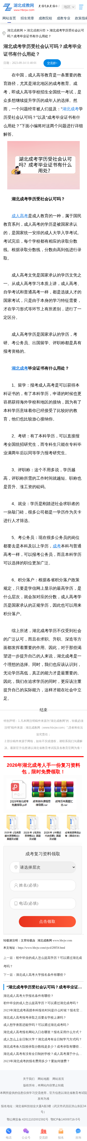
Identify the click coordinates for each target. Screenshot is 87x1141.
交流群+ (52, 63)
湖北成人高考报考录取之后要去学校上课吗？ (34, 1017)
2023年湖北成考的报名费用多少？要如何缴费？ (36, 1061)
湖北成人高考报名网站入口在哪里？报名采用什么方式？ (42, 1032)
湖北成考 (70, 109)
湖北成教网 (15, 30)
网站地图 (43, 1078)
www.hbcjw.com (62, 940)
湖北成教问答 (36, 30)
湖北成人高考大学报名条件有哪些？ (41, 975)
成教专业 (63, 18)
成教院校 (45, 18)
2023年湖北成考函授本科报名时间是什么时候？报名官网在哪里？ (43, 1010)
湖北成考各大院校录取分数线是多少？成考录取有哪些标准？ (43, 1046)
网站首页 (9, 18)
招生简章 (27, 18)
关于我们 (29, 1078)
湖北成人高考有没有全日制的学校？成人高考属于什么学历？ (43, 1054)
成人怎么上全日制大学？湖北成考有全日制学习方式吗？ (42, 1039)
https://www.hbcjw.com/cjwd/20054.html (41, 947)
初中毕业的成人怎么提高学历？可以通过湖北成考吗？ (41, 1003)
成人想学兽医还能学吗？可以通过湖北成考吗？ (36, 1025)
